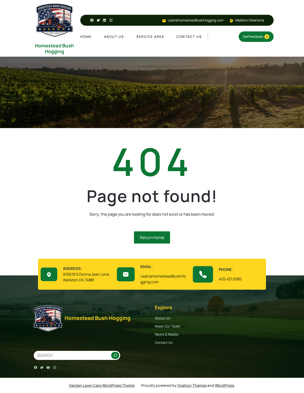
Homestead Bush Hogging (54, 48)
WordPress (224, 385)
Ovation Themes (192, 385)
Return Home (152, 237)
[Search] (115, 355)
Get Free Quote (253, 37)
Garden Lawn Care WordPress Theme (101, 385)
